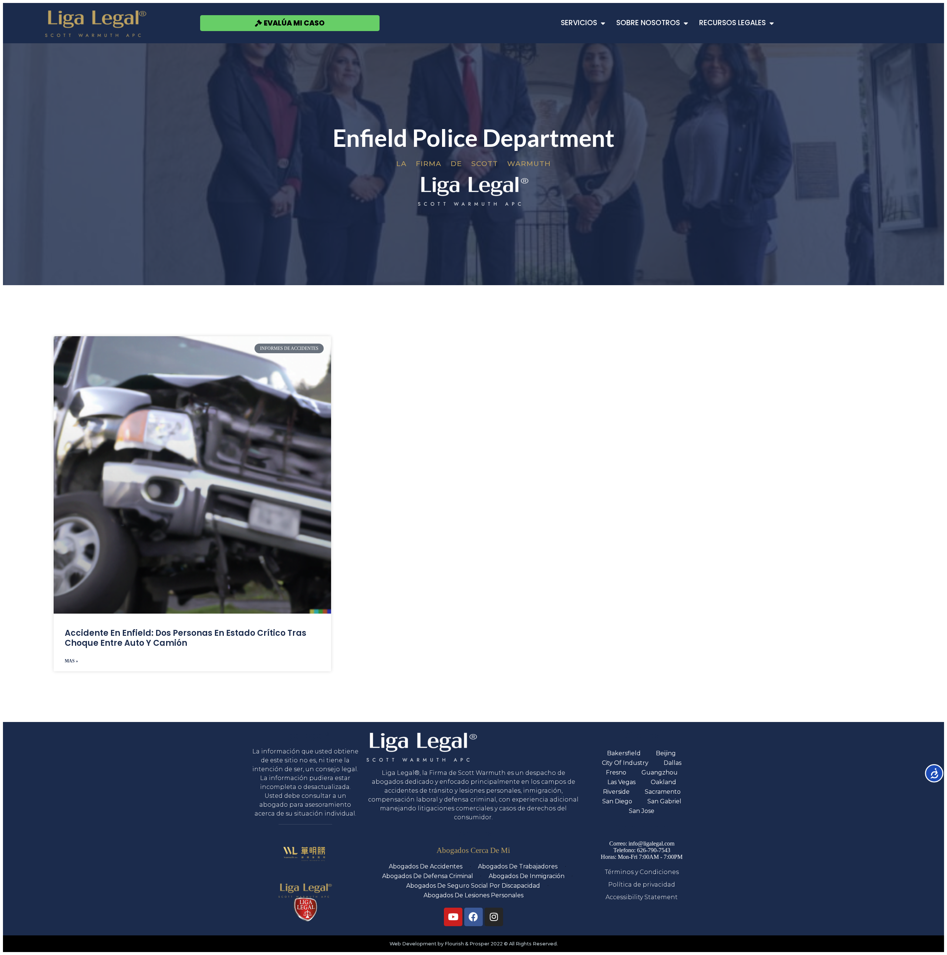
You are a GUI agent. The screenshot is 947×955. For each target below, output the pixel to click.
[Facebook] (473, 917)
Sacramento (663, 791)
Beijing (666, 753)
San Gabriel (664, 801)
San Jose (641, 810)
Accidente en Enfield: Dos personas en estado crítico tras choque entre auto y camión (185, 637)
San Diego (617, 801)
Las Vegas (621, 782)
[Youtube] (453, 917)
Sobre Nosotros (648, 23)
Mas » (71, 661)
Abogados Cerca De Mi (473, 850)
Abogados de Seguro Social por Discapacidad (473, 885)
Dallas (672, 762)
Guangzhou (659, 772)
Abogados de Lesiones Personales (473, 895)
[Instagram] (494, 917)
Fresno (616, 772)
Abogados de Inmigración (527, 876)
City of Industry (625, 762)
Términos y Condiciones (642, 871)
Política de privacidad (641, 884)
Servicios (579, 23)
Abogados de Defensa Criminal (427, 876)
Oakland (663, 782)
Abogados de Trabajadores (517, 866)
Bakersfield (624, 753)
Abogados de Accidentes (425, 866)
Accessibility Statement (642, 897)
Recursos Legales (732, 23)
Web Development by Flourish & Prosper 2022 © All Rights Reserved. (474, 943)
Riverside (616, 791)
